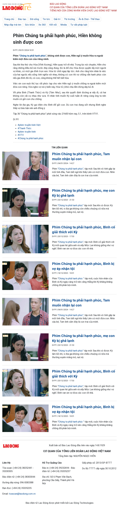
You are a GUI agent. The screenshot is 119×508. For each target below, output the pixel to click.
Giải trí (57, 19)
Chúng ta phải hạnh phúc (33, 55)
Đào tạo (22, 19)
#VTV (21, 135)
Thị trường (69, 19)
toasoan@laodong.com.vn (22, 493)
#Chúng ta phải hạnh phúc (30, 138)
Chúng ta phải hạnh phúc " (71, 278)
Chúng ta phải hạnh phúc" (70, 242)
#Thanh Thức (24, 128)
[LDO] (25, 166)
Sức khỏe (30, 24)
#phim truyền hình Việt (29, 125)
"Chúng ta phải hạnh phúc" (70, 205)
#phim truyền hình (27, 131)
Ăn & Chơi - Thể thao (89, 19)
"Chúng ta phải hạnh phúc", (71, 168)
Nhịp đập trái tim (12, 24)
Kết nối (53, 24)
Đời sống (34, 19)
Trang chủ (9, 19)
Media (63, 24)
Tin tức (46, 19)
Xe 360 (42, 24)
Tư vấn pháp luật (78, 24)
